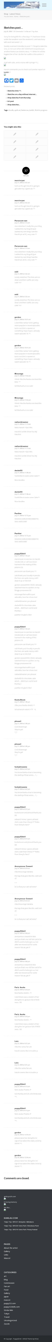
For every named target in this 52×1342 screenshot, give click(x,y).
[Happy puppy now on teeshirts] (37, 134)
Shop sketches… (13, 104)
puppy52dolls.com (12, 1306)
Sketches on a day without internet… (22, 94)
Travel (6, 1317)
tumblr (6, 72)
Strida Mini (8, 1310)
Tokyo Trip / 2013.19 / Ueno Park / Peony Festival (20, 1229)
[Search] (38, 5)
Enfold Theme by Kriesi (30, 1339)
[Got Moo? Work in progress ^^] (15, 157)
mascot (7, 1300)
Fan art (28, 31)
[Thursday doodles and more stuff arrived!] (15, 149)
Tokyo (6, 1313)
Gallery (7, 1251)
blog (6, 1279)
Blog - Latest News (12, 14)
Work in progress (41, 110)
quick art (17, 110)
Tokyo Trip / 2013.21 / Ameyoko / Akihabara (19, 1222)
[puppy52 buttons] (37, 149)
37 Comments (18, 31)
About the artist (11, 1248)
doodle (11, 110)
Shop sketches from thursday (19, 98)
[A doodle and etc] (15, 134)
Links (6, 1254)
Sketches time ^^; (14, 91)
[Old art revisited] (15, 141)
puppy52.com (10, 1303)
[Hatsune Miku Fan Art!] (37, 141)
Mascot (7, 1258)
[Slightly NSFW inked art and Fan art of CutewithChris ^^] (37, 157)
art (5, 1276)
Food (6, 1289)
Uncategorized (10, 1320)
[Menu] (44, 5)
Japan (6, 1296)
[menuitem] (38, 5)
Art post (10, 101)
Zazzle (7, 1323)
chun (36, 31)
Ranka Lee (25, 110)
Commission (9, 1283)
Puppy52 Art (17, 1339)
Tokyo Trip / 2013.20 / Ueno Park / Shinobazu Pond (21, 1226)
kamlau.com (11, 1218)
